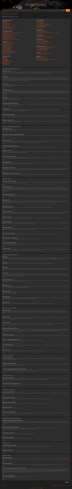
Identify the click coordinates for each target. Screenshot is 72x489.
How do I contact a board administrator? (42, 60)
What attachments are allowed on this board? (43, 53)
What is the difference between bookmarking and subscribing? (46, 47)
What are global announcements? (7, 60)
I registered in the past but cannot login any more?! (9, 25)
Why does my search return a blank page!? (43, 42)
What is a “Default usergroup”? (41, 26)
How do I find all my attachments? (41, 54)
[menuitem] (68, 10)
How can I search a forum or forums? (42, 40)
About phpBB (64, 458)
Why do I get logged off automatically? (8, 27)
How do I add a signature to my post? (7, 44)
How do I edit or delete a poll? (6, 47)
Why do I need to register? (6, 21)
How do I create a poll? (5, 45)
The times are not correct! (6, 33)
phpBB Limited (27, 458)
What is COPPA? (4, 22)
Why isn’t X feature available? (41, 58)
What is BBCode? (4, 57)
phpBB (24, 152)
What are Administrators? (40, 21)
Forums (3, 1)
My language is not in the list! (6, 35)
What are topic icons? (5, 64)
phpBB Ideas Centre (42, 464)
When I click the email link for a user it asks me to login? (10, 39)
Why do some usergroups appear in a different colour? (44, 25)
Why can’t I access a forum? (6, 48)
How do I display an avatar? (6, 37)
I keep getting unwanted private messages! (43, 31)
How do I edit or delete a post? (6, 43)
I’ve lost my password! (5, 26)
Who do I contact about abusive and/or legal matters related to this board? (47, 59)
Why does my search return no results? (42, 41)
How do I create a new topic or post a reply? (8, 42)
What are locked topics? (5, 63)
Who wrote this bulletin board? (41, 57)
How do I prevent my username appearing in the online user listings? (12, 32)
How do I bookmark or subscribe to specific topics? (44, 48)
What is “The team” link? (40, 27)
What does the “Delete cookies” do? (7, 28)
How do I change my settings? (6, 31)
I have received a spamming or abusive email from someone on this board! (47, 32)
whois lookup (63, 469)
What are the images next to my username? (8, 36)
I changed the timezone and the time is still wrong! (9, 34)
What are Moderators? (40, 22)
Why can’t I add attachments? (6, 49)
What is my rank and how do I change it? (8, 38)
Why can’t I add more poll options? (7, 46)
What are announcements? (6, 61)
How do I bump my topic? (6, 53)
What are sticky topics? (5, 62)
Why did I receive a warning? (6, 50)
